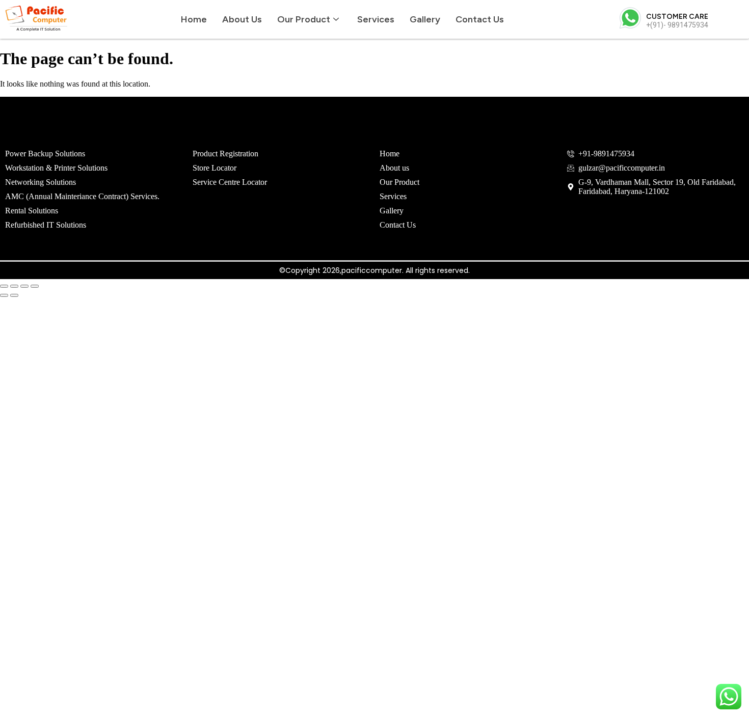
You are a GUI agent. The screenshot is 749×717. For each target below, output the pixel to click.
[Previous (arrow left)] (4, 295)
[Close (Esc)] (35, 286)
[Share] (24, 286)
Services (375, 19)
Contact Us (480, 19)
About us (242, 19)
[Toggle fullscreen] (14, 286)
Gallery (425, 19)
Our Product (303, 19)
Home (194, 19)
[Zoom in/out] (4, 286)
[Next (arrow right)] (14, 295)
